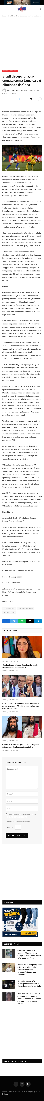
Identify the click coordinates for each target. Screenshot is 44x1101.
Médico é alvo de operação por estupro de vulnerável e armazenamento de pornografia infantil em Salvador (29, 969)
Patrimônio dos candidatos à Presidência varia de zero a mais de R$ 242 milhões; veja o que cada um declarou (21, 706)
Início (4, 16)
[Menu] (3, 9)
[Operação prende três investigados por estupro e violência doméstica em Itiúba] (8, 984)
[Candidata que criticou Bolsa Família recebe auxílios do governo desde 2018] (22, 647)
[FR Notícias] (22, 9)
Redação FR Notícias (14, 90)
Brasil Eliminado (9, 608)
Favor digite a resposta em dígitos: (18, 822)
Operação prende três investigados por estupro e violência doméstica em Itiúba (29, 983)
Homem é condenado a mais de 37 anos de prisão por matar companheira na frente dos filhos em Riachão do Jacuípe (29, 999)
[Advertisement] (22, 43)
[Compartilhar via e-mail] (31, 99)
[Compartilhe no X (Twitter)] (19, 99)
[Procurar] (40, 9)
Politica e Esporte (10, 71)
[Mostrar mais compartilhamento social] (40, 99)
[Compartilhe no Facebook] (8, 99)
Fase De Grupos (9, 612)
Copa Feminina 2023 (25, 608)
